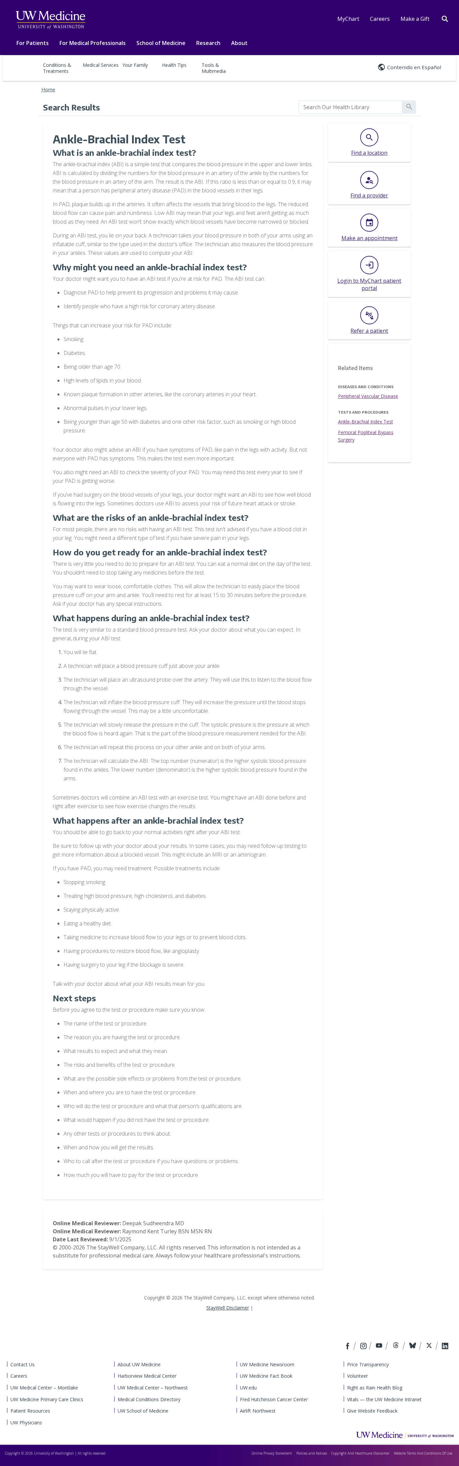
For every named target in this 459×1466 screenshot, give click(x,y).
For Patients (32, 43)
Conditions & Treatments (57, 68)
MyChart (348, 18)
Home (48, 89)
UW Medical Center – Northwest (153, 1387)
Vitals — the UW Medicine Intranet (384, 1399)
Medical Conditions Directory (149, 1399)
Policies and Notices (311, 1453)
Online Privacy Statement (272, 1453)
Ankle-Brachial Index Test (365, 421)
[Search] (445, 18)
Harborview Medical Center (147, 1376)
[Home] (405, 1435)
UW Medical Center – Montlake (44, 1387)
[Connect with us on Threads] (397, 1346)
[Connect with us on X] (429, 1346)
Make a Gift (415, 18)
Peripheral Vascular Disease (368, 396)
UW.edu (248, 1387)
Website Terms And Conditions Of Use (423, 1453)
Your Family (135, 65)
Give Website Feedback (372, 1411)
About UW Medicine (139, 1364)
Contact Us (22, 1364)
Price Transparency (368, 1364)
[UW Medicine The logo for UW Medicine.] (50, 20)
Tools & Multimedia (214, 68)
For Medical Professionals (92, 43)
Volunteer (357, 1376)
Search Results (71, 107)
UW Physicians (26, 1422)
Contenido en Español (414, 67)
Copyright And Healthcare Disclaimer (360, 1453)
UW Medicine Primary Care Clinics (46, 1399)
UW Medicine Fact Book (266, 1376)
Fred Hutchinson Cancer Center (274, 1399)
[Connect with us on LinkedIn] (445, 1346)
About (239, 43)
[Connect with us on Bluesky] (413, 1346)
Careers (380, 18)
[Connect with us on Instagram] (364, 1346)
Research (208, 43)
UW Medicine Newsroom (267, 1364)
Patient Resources (30, 1411)
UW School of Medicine (143, 1411)
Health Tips (174, 65)
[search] (350, 107)
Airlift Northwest (258, 1411)
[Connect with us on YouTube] (379, 1346)
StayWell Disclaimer (227, 1307)
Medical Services (101, 65)
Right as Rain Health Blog (374, 1387)
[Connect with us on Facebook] (348, 1346)
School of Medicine (160, 43)
